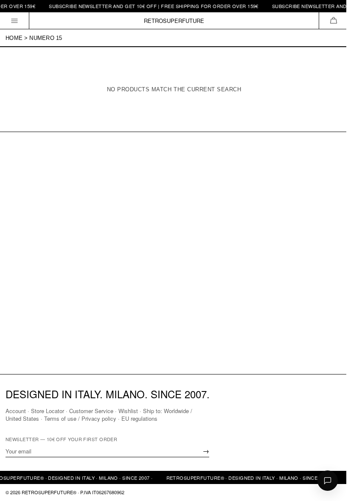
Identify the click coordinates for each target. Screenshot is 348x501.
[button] (333, 20)
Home (14, 38)
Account (16, 411)
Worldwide (176, 411)
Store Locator (47, 411)
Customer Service (91, 411)
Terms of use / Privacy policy (80, 418)
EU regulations (139, 418)
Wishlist (128, 411)
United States (22, 418)
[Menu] (14, 20)
